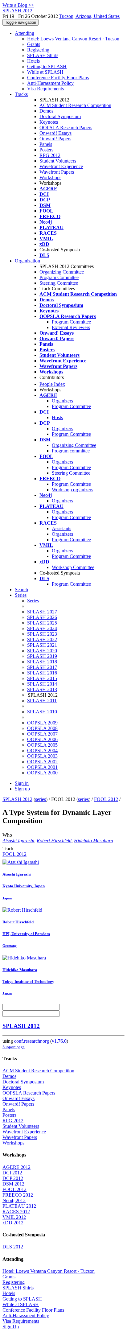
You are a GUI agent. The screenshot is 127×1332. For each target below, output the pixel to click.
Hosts (57, 417)
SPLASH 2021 (42, 645)
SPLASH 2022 (42, 639)
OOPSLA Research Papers (65, 127)
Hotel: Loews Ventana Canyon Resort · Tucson (73, 38)
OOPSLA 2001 (42, 767)
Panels (45, 144)
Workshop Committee (73, 567)
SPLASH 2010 (42, 711)
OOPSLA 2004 (42, 750)
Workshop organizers (72, 489)
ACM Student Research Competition (75, 105)
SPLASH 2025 (42, 622)
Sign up (22, 788)
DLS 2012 (12, 1246)
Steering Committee (58, 283)
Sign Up (10, 1326)
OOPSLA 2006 (42, 739)
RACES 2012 (16, 1211)
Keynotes (48, 122)
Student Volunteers (57, 160)
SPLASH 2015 (42, 678)
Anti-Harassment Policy (50, 83)
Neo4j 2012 (14, 1200)
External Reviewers (71, 327)
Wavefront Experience (61, 166)
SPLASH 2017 (42, 667)
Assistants (61, 528)
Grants (33, 44)
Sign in (22, 783)
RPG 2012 (49, 155)
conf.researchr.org (31, 1041)
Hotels (33, 61)
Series (33, 600)
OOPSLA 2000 (42, 772)
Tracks (21, 94)
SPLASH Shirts (42, 55)
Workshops (50, 177)
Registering (38, 49)
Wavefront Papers (56, 172)
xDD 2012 (12, 1222)
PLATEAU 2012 (19, 1206)
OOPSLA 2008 (42, 728)
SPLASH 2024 (42, 628)
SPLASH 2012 (17, 799)
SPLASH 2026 (42, 617)
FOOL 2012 (106, 799)
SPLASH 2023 (42, 634)
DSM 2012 (13, 1183)
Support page (13, 1047)
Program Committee (59, 277)
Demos (46, 110)
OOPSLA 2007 (42, 733)
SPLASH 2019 (42, 656)
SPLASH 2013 (42, 689)
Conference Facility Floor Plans (58, 77)
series (40, 799)
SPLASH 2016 (42, 672)
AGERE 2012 (16, 1167)
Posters (46, 149)
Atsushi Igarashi (18, 840)
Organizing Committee (61, 271)
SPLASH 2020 (42, 650)
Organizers (62, 400)
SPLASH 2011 (42, 700)
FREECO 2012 (17, 1195)
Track (8, 848)
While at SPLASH (45, 72)
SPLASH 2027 (42, 611)
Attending (24, 33)
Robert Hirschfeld (54, 840)
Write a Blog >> (18, 5)
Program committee (71, 450)
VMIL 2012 (14, 1217)
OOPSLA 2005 (42, 745)
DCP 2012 (12, 1178)
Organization (27, 260)
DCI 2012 (12, 1172)
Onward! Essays (55, 133)
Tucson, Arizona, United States (89, 16)
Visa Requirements (45, 88)
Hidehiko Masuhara (93, 840)
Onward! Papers (55, 138)
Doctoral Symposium (60, 116)
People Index (52, 384)
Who (7, 835)
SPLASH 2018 (42, 661)
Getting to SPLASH (47, 66)
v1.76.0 (59, 1041)
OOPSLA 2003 (42, 756)
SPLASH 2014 (42, 684)
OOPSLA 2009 (42, 722)
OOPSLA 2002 (42, 761)
